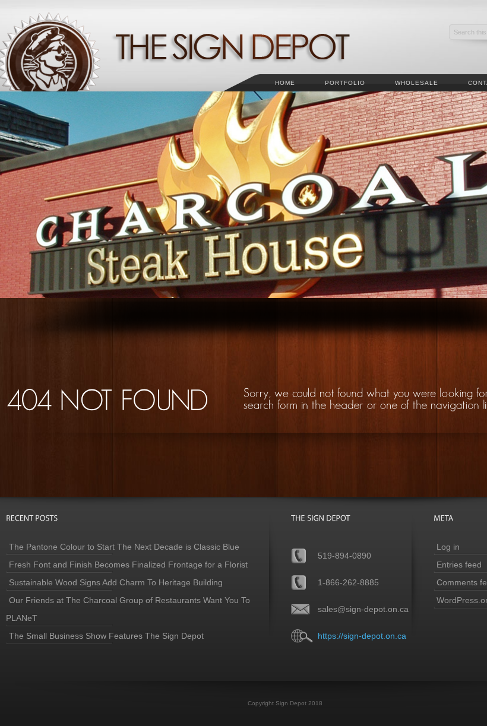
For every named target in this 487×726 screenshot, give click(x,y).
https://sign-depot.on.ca (362, 636)
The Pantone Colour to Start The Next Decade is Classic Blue (124, 546)
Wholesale (416, 83)
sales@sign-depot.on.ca (363, 609)
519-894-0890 (344, 555)
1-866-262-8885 (348, 582)
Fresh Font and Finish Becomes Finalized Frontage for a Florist (128, 564)
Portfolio (345, 83)
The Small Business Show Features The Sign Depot (106, 636)
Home (285, 83)
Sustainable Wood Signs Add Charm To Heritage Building (116, 582)
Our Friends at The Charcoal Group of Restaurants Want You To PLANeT (128, 609)
